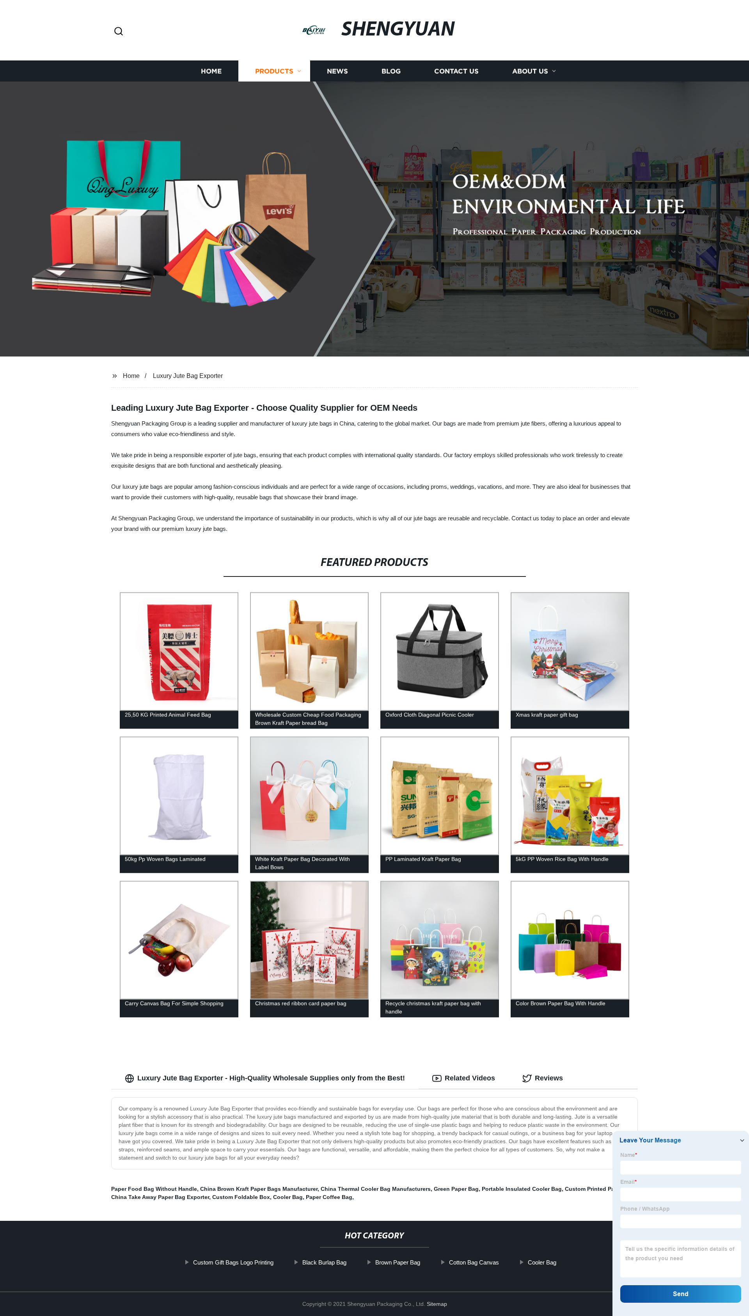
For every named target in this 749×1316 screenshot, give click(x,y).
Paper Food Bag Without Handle (154, 1189)
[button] (118, 32)
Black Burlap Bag (324, 1262)
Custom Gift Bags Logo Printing (233, 1262)
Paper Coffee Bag (329, 1197)
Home (211, 71)
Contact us (456, 71)
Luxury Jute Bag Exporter (188, 375)
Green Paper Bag (456, 1189)
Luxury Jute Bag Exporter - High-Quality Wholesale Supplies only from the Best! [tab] (271, 1078)
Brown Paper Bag (397, 1262)
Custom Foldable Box (241, 1197)
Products (274, 71)
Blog (391, 71)
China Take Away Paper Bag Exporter (160, 1197)
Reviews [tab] (549, 1078)
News (337, 71)
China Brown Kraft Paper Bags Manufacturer (259, 1189)
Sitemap (437, 1304)
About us (530, 71)
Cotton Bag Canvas (474, 1262)
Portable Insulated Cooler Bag (522, 1189)
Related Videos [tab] (470, 1078)
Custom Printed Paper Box (600, 1189)
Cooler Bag (288, 1197)
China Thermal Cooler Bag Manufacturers (376, 1189)
